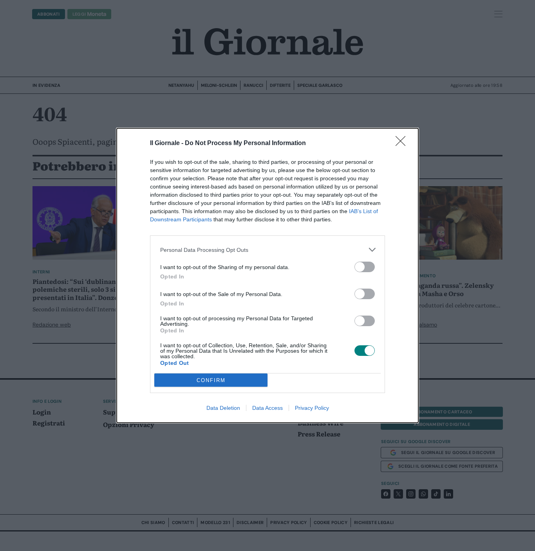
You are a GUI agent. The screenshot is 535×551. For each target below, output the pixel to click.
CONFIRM (211, 380)
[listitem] (267, 250)
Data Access (267, 408)
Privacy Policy (312, 408)
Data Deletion (223, 408)
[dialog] (267, 275)
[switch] (364, 267)
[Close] (403, 143)
